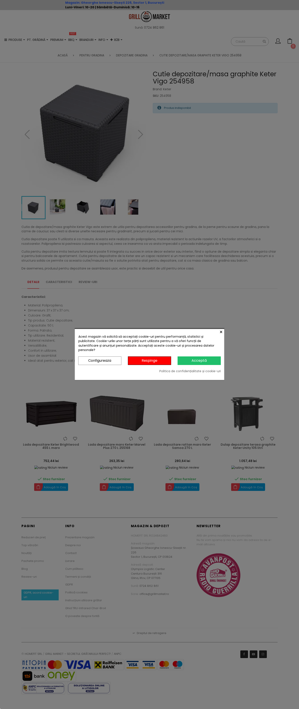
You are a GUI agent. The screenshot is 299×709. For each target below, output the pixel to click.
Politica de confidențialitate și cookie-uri (190, 371)
